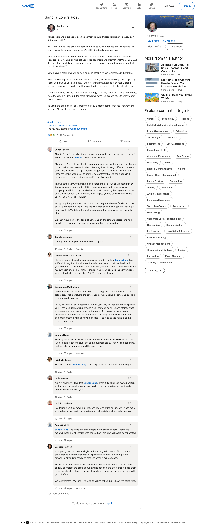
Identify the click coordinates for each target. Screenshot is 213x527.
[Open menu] (133, 27)
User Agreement (69, 522)
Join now (168, 5)
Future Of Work (155, 181)
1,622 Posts (153, 40)
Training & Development (160, 262)
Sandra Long (63, 26)
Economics (168, 187)
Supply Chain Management (161, 175)
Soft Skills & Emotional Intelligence (165, 125)
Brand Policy (163, 522)
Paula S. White (62, 425)
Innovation (153, 256)
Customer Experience (158, 156)
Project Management (158, 131)
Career (150, 118)
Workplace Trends (157, 206)
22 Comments (67, 135)
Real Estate (183, 156)
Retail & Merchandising (159, 168)
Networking (153, 212)
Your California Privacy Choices (108, 522)
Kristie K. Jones (63, 360)
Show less (153, 270)
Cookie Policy (131, 522)
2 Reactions (80, 488)
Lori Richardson (63, 403)
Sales (167, 162)
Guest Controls (178, 522)
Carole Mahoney (63, 237)
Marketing (152, 162)
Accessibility (53, 522)
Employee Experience (158, 200)
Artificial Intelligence (158, 193)
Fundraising (179, 206)
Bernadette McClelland (67, 287)
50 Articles (169, 40)
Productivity (167, 118)
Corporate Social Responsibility (164, 218)
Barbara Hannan (63, 446)
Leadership (172, 137)
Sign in (187, 5)
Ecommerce (153, 143)
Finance (185, 118)
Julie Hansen (62, 378)
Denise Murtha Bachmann (68, 255)
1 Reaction (79, 249)
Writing (151, 187)
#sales (62, 125)
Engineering (153, 231)
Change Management (158, 243)
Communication (174, 225)
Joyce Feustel (62, 149)
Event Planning (173, 256)
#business (71, 125)
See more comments (58, 493)
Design (182, 250)
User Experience (175, 143)
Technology (153, 137)
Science (182, 168)
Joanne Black (62, 335)
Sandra (78, 157)
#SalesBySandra (78, 128)
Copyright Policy (147, 522)
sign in (109, 503)
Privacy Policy (85, 522)
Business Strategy (157, 237)
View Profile (154, 46)
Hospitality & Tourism (178, 231)
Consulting (176, 181)
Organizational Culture (159, 250)
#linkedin (52, 125)
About (42, 522)
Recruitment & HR (156, 150)
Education (181, 131)
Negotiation (153, 225)
